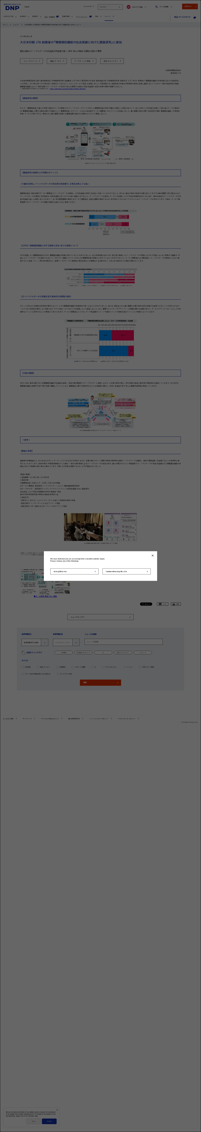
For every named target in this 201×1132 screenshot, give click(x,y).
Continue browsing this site (116, 571)
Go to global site (60, 571)
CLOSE (152, 555)
